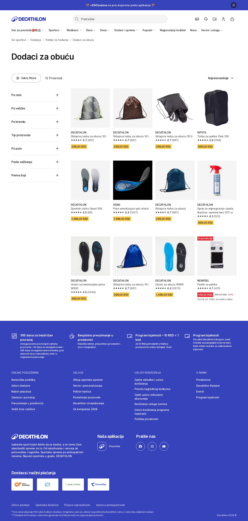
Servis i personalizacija (87, 385)
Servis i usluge (210, 30)
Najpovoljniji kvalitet (173, 30)
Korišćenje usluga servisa (151, 404)
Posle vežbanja (21, 162)
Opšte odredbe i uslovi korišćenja (149, 381)
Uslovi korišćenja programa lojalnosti (152, 411)
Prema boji (18, 175)
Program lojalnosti (207, 397)
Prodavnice (203, 379)
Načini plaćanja (21, 391)
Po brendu (18, 122)
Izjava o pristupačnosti (110, 505)
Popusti (148, 30)
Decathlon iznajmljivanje (88, 403)
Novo (193, 30)
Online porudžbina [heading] (25, 372)
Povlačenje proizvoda (86, 397)
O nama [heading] (201, 372)
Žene (89, 30)
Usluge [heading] (78, 372)
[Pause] (234, 5)
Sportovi (54, 30)
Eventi (200, 391)
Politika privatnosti (146, 419)
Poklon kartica (82, 391)
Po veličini (18, 108)
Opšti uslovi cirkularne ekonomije (149, 396)
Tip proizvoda (20, 135)
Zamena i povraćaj (23, 397)
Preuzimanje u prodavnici (27, 403)
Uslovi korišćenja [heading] (148, 372)
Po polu (16, 148)
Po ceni (16, 95)
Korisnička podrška (23, 379)
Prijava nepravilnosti (77, 505)
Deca (103, 30)
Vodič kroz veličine (23, 409)
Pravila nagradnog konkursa (152, 388)
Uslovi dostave (20, 385)
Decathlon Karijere (208, 385)
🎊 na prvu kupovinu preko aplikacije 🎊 (120, 5)
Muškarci (73, 30)
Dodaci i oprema (125, 30)
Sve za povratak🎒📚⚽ (26, 30)
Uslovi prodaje (20, 505)
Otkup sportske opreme (88, 379)
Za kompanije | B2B (85, 409)
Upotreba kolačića (47, 505)
